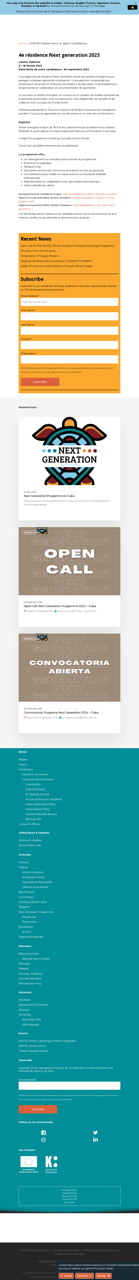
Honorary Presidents (31, 973)
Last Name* (28, 324)
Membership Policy (30, 983)
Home (22, 43)
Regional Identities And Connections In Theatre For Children (56, 261)
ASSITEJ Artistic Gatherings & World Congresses (47, 1040)
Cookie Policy (69, 1193)
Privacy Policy (69, 1196)
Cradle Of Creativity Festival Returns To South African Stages (56, 266)
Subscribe (25, 1060)
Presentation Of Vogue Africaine (40, 255)
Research (24, 1009)
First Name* (28, 310)
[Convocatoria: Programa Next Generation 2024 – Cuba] (69, 683)
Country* (26, 339)
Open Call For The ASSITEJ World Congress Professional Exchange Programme (68, 245)
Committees (26, 897)
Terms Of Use (69, 1199)
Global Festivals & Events (33, 1050)
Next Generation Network (41, 422)
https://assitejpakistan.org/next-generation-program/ (90, 194)
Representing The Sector (33, 1004)
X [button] (135, 3)
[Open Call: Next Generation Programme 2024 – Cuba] (69, 577)
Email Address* (29, 296)
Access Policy (69, 1190)
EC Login (69, 1202)
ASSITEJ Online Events (32, 1046)
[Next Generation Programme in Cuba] (69, 468)
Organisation (28, 353)
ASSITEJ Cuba (32, 532)
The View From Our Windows (38, 250)
